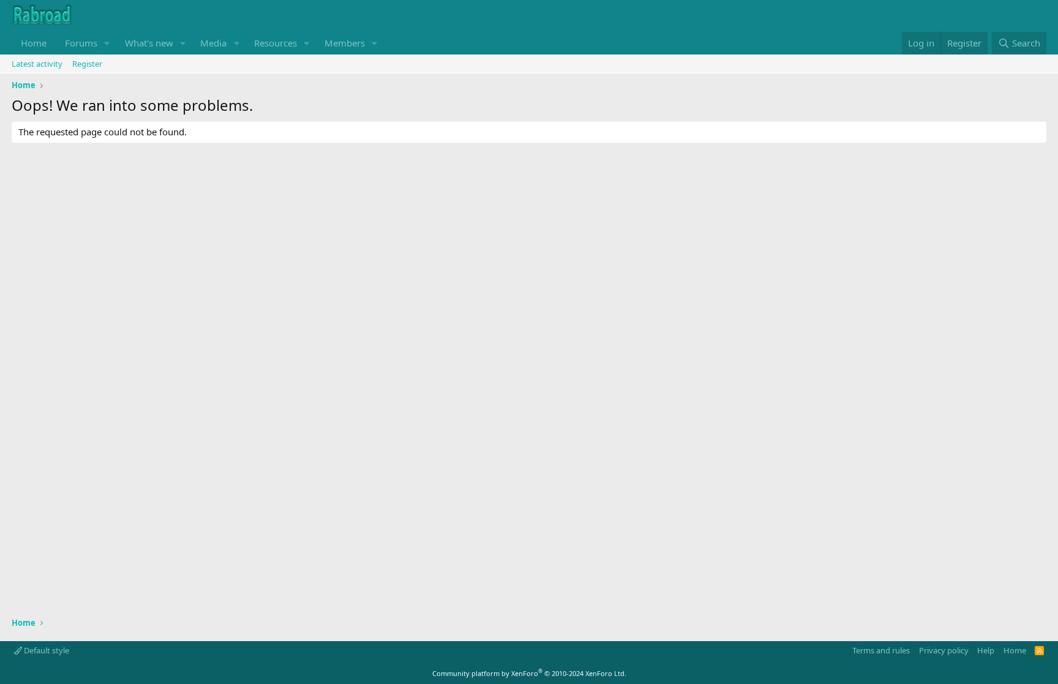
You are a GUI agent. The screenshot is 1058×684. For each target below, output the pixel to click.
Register (87, 63)
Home (34, 43)
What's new (149, 43)
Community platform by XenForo (529, 673)
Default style (45, 650)
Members (345, 43)
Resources (275, 43)
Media (213, 43)
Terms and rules (881, 650)
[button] (107, 43)
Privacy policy (944, 650)
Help (985, 650)
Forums (81, 43)
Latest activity (37, 63)
